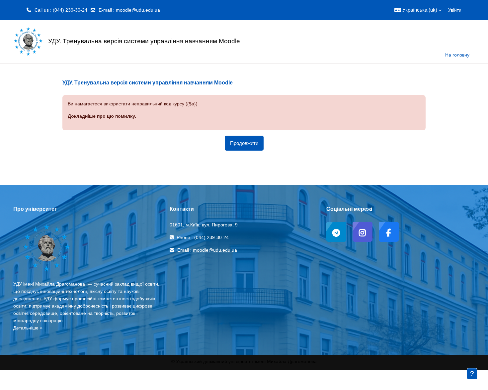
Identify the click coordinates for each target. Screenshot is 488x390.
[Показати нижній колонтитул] (472, 373)
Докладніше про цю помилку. (102, 116)
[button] (418, 10)
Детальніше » (27, 327)
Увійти (454, 10)
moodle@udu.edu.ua (138, 10)
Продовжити (244, 143)
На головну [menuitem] (457, 55)
